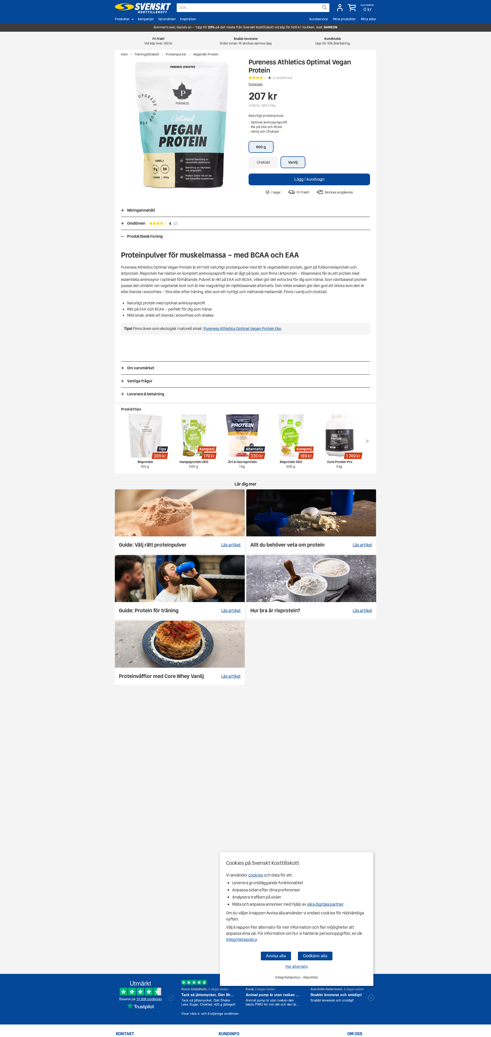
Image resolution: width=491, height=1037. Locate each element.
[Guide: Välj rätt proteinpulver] (180, 521)
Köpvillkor (310, 977)
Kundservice (318, 19)
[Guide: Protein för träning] (180, 587)
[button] (361, 7)
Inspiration (188, 19)
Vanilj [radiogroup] (293, 162)
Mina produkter (344, 19)
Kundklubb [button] (332, 41)
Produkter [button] (122, 19)
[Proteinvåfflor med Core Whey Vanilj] (180, 653)
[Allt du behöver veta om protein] (311, 521)
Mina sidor (368, 19)
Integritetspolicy (241, 939)
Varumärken (167, 19)
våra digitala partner (325, 904)
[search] (253, 7)
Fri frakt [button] (158, 41)
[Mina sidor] (340, 7)
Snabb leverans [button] (246, 41)
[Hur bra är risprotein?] (311, 587)
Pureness (255, 84)
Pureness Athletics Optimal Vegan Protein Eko (242, 328)
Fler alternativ (296, 966)
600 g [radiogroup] (261, 147)
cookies (255, 875)
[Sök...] (324, 7)
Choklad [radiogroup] (263, 162)
